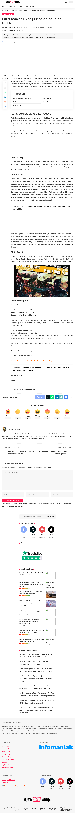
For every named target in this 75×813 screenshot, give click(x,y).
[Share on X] (5, 87)
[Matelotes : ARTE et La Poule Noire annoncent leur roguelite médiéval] (51, 603)
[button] (3, 2)
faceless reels (24, 693)
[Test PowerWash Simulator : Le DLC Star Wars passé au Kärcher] (51, 575)
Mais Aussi (47, 98)
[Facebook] (23, 532)
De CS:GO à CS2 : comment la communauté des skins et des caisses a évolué (29, 621)
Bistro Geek (6, 751)
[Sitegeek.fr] (13, 2)
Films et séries (8, 14)
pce (33, 389)
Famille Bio (6, 749)
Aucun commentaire (39, 27)
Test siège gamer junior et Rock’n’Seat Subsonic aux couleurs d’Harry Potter (35, 678)
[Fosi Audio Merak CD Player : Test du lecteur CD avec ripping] (51, 642)
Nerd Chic (5, 746)
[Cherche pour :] (34, 516)
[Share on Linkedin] (5, 97)
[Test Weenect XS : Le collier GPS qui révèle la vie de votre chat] (51, 632)
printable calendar (25, 654)
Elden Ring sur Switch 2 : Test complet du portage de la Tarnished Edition (31, 584)
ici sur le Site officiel (27, 361)
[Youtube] (42, 532)
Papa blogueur (7, 767)
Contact (5, 783)
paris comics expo (25, 389)
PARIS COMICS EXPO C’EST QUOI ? (25, 98)
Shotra (21, 676)
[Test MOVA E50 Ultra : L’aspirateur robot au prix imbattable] (51, 594)
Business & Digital (25, 614)
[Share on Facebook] (5, 83)
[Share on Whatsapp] (5, 92)
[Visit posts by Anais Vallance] (4, 429)
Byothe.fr (5, 765)
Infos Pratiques (48, 102)
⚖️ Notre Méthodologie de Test (13, 786)
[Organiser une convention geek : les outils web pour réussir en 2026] (51, 612)
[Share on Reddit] (5, 101)
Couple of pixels (8, 759)
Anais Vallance (10, 27)
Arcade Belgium (8, 757)
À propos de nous (8, 779)
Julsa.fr (4, 762)
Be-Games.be (7, 754)
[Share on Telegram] (5, 106)
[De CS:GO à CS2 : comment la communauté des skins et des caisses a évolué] (51, 621)
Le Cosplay (17, 101)
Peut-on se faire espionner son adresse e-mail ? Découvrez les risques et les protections (36, 710)
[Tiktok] (51, 532)
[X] (33, 532)
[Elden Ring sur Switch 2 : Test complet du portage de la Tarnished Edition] (51, 584)
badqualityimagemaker (27, 669)
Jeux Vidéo (22, 605)
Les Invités (17, 105)
